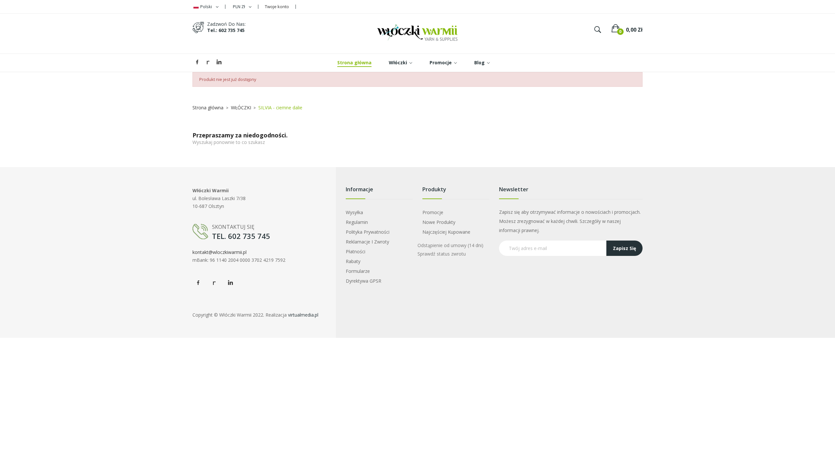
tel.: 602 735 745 (226, 30)
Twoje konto (277, 6)
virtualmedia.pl (303, 315)
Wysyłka (354, 212)
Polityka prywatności (367, 232)
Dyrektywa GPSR (363, 281)
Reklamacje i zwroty (367, 242)
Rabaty (353, 261)
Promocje (432, 212)
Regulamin (357, 222)
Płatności (355, 251)
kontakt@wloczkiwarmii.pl (219, 252)
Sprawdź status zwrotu (442, 254)
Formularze (358, 271)
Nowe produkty (438, 222)
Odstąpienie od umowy (450, 245)
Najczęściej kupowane (446, 232)
